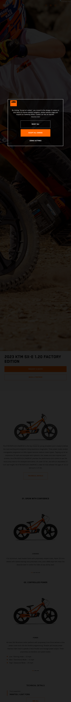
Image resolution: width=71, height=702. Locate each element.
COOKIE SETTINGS (36, 140)
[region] (35, 122)
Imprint (38, 116)
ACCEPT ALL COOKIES (35, 132)
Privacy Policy (34, 116)
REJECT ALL (35, 124)
